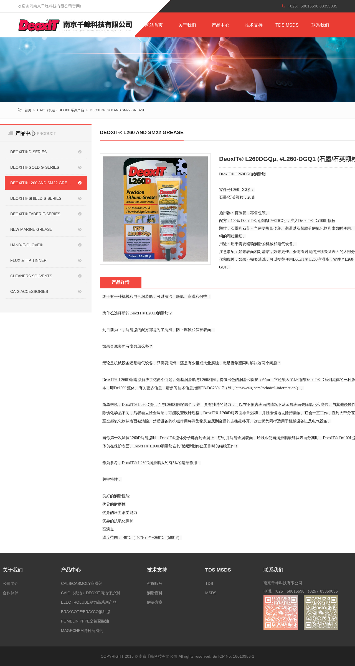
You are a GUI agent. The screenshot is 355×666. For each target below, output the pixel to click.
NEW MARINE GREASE (31, 229)
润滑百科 (155, 593)
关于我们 (187, 25)
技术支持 (254, 25)
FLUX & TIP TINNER (28, 260)
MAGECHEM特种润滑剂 (82, 630)
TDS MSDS (287, 25)
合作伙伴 (10, 593)
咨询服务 (155, 583)
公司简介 (10, 583)
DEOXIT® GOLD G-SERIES (34, 167)
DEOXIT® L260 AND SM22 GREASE (117, 110)
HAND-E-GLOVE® (26, 245)
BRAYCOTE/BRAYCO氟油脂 (85, 611)
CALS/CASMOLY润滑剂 (81, 583)
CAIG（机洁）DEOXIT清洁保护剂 (90, 593)
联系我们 (320, 25)
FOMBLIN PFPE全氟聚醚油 (85, 621)
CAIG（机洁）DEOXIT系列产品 (60, 110)
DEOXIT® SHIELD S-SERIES (35, 198)
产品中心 (220, 25)
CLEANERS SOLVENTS (31, 276)
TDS (209, 583)
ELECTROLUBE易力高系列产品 (88, 602)
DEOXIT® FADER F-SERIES (35, 214)
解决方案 (155, 602)
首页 (28, 110)
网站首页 (154, 25)
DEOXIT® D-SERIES (28, 152)
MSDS (210, 593)
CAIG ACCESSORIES (29, 291)
